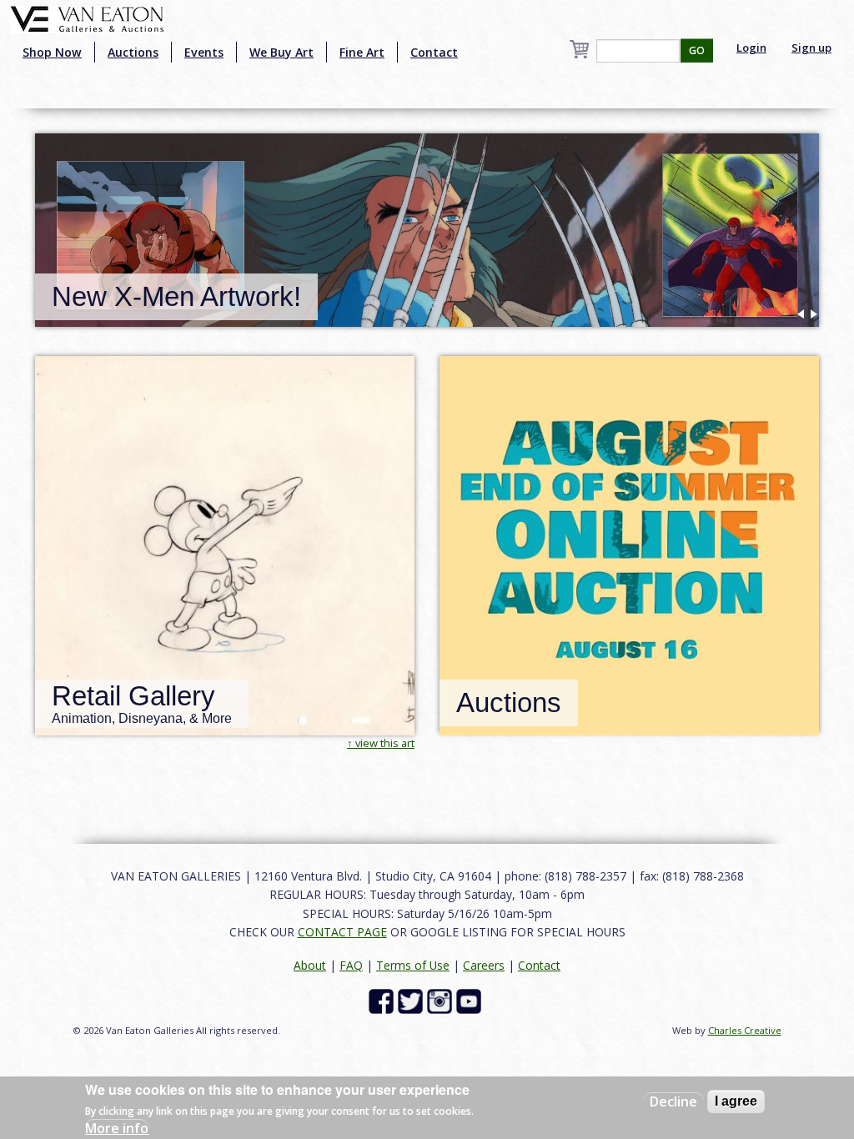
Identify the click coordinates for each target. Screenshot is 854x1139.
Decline (673, 1101)
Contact (434, 52)
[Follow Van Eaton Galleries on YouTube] (470, 1000)
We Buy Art (281, 52)
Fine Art (361, 52)
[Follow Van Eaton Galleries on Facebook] (383, 1000)
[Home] (87, 17)
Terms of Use (413, 965)
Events (204, 52)
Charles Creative (744, 1030)
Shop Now (52, 52)
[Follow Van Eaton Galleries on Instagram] (441, 1000)
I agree (736, 1101)
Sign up (811, 47)
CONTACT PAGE (342, 932)
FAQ (351, 965)
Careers (484, 965)
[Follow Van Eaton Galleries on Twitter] (412, 1000)
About (310, 965)
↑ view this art (380, 742)
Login (751, 47)
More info (116, 1128)
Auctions (133, 52)
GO (697, 50)
